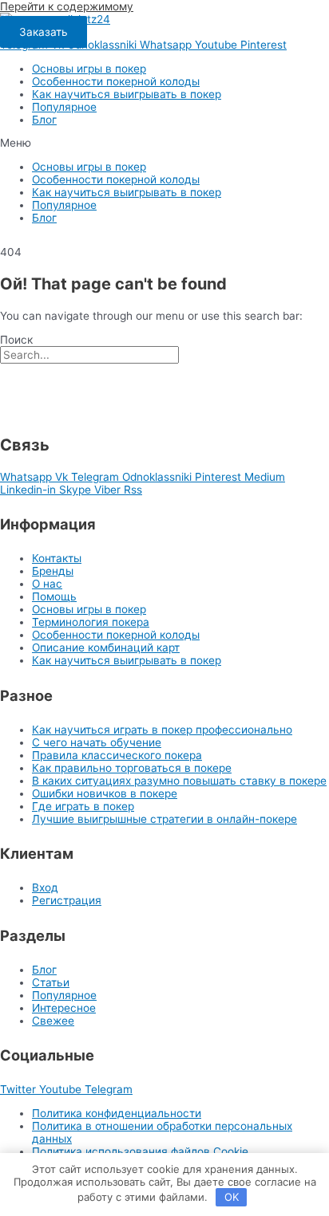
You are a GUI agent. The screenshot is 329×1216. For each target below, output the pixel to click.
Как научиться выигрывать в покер (126, 94)
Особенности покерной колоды (116, 81)
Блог (44, 119)
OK (231, 1196)
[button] (43, 32)
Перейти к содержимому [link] (66, 6)
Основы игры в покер (89, 68)
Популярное (64, 106)
